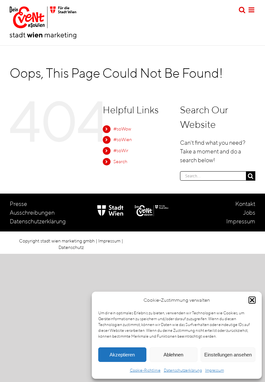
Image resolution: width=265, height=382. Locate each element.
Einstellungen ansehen (228, 354)
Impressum (214, 370)
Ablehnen (173, 354)
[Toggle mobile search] (242, 9)
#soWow (122, 128)
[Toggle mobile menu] (252, 9)
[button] (252, 300)
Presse (18, 203)
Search (120, 161)
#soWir (120, 150)
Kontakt (245, 203)
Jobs (249, 212)
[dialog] (177, 335)
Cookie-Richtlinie (145, 370)
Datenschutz (71, 247)
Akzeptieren (122, 354)
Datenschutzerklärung (183, 370)
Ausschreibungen (32, 212)
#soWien (122, 139)
